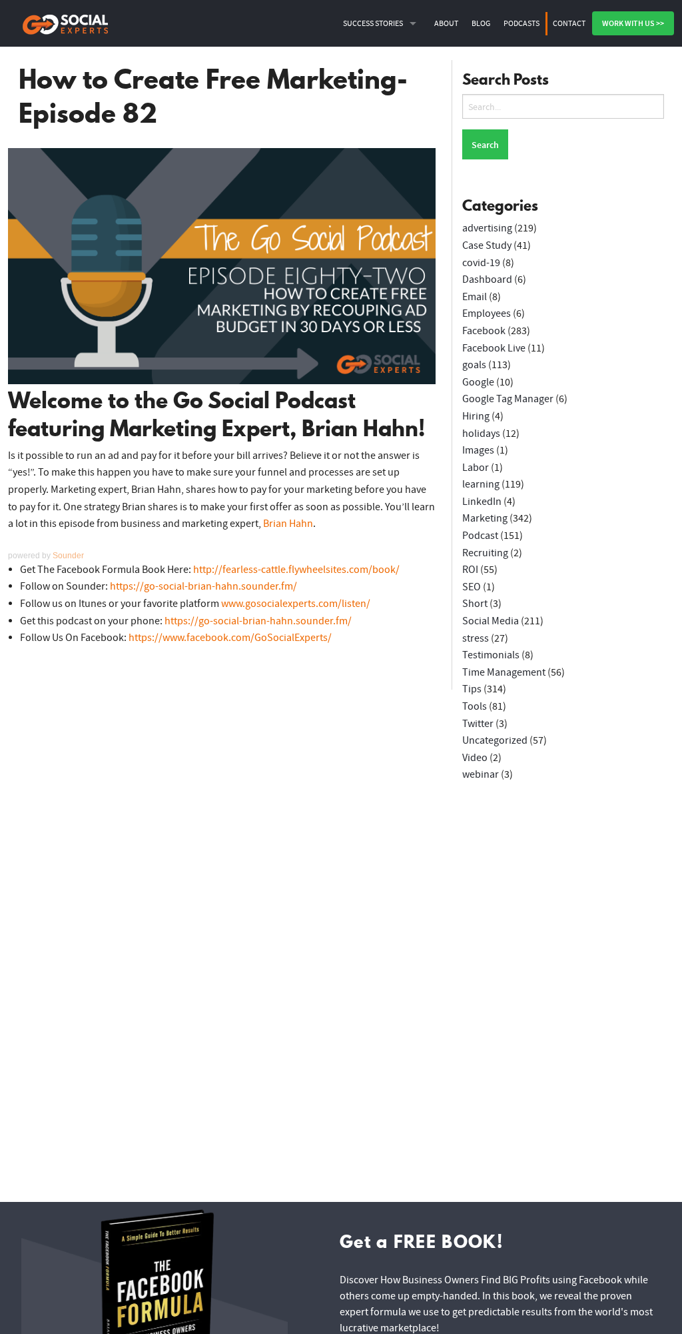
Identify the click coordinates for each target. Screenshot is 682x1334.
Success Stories (373, 23)
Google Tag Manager (507, 399)
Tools (474, 706)
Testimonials (490, 655)
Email (474, 296)
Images (478, 450)
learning (481, 484)
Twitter (478, 723)
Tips (472, 689)
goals (474, 365)
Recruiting (485, 553)
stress (475, 638)
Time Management (503, 672)
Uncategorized (494, 740)
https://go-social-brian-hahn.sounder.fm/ (203, 586)
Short (475, 603)
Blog (481, 23)
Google (478, 382)
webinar (480, 774)
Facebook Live (493, 348)
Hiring (476, 416)
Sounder (68, 555)
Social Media (490, 621)
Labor (475, 467)
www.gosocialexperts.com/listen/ (295, 603)
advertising (487, 228)
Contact (569, 23)
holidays (481, 433)
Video (475, 757)
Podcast (480, 535)
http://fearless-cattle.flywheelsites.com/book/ (296, 569)
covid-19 (481, 262)
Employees (486, 313)
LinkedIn (482, 501)
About (446, 23)
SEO (471, 587)
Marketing (485, 518)
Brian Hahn (288, 523)
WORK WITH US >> (633, 23)
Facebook (484, 331)
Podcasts (521, 23)
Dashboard (487, 279)
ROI (470, 569)
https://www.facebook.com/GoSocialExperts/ (230, 637)
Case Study (487, 245)
